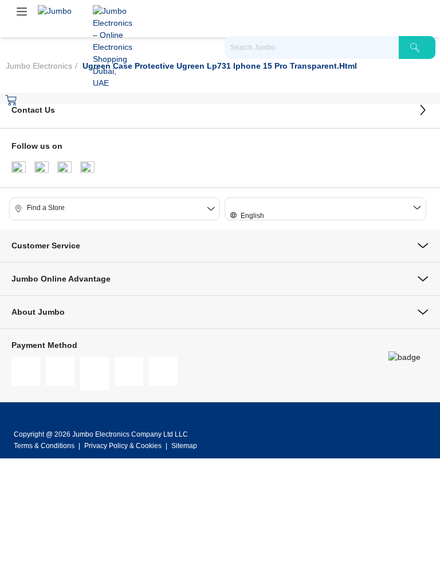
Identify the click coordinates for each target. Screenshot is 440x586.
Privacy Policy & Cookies (123, 446)
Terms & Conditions (45, 446)
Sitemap (184, 446)
